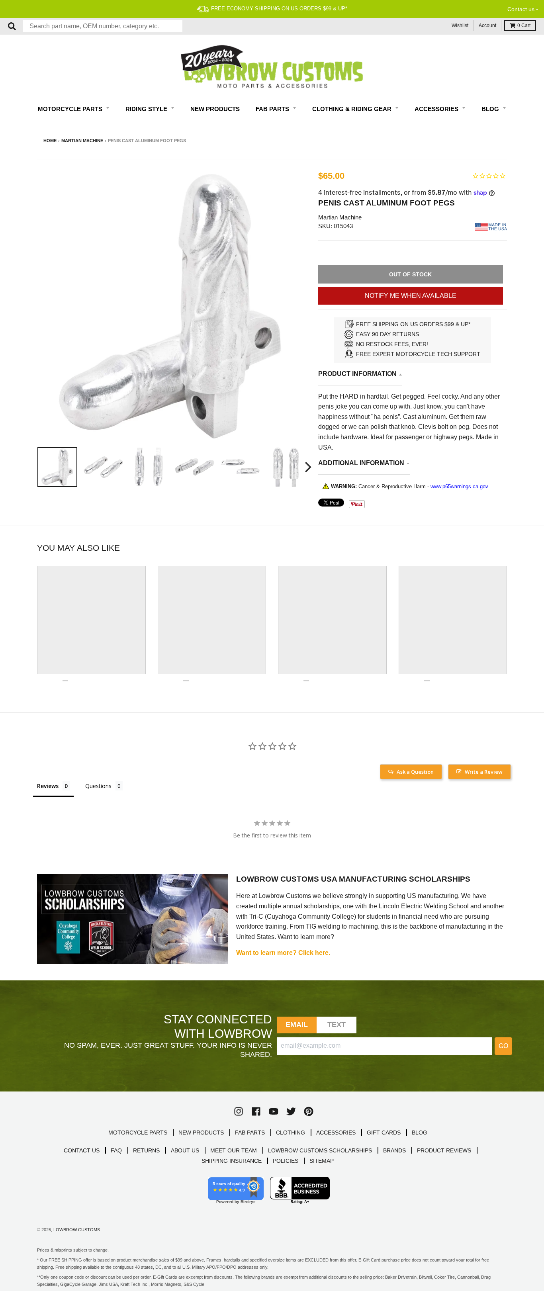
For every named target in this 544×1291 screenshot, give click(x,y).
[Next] (307, 467)
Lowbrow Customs (76, 1229)
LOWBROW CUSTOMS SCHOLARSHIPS (320, 1150)
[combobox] (102, 26)
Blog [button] (491, 109)
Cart (523, 25)
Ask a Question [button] (415, 771)
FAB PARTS (250, 1132)
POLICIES (285, 1161)
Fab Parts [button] (273, 109)
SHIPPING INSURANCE (232, 1161)
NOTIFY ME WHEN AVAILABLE (410, 295)
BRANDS (394, 1150)
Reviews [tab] (48, 786)
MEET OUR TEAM (233, 1150)
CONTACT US (82, 1150)
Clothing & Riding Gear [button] (352, 109)
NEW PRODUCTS (201, 1132)
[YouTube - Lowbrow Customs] (273, 1111)
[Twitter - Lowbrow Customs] (291, 1111)
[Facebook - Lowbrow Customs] (256, 1111)
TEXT (336, 1025)
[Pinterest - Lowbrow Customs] (308, 1111)
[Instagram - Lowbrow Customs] (238, 1111)
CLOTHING (290, 1132)
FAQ (116, 1150)
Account (487, 25)
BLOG (419, 1132)
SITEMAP (321, 1161)
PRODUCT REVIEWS (444, 1150)
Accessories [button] (437, 109)
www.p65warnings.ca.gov (459, 486)
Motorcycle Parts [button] (71, 109)
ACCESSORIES (336, 1132)
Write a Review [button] (484, 771)
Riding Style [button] (147, 109)
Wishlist (460, 25)
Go (503, 1046)
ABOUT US (185, 1150)
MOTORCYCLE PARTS (137, 1132)
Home (50, 140)
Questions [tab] (98, 786)
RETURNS (146, 1150)
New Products (215, 109)
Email (297, 1025)
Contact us (520, 9)
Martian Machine (82, 140)
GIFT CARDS (384, 1132)
